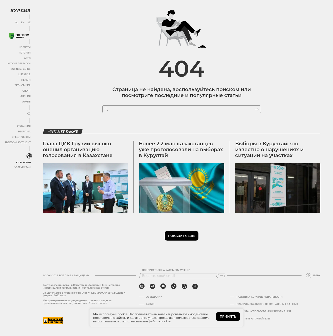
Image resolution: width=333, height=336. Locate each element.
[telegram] (152, 286)
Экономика (22, 85)
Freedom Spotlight (18, 142)
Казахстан (23, 162)
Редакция (24, 126)
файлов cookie (160, 321)
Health (26, 79)
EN (22, 22)
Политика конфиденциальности (259, 297)
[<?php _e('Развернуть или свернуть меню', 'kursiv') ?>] (29, 156)
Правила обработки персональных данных (267, 304)
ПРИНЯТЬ (228, 316)
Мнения (25, 96)
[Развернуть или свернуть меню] (29, 114)
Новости (25, 47)
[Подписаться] (221, 275)
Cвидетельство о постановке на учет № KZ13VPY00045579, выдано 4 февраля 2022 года (84, 294)
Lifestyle (24, 74)
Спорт (26, 90)
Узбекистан (22, 167)
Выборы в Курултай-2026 (253, 318)
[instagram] (142, 286)
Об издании (154, 297)
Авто (27, 58)
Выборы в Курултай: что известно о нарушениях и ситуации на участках (269, 150)
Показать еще (181, 236)
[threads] (184, 286)
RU (16, 22)
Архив (26, 101)
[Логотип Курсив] (20, 10)
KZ (29, 22)
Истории (25, 52)
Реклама (24, 131)
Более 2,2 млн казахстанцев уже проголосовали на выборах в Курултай (181, 150)
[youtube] (163, 286)
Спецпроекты (21, 137)
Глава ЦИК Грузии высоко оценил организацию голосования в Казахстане (78, 150)
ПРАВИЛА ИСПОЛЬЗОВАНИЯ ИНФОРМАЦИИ (263, 311)
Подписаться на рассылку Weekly (166, 270)
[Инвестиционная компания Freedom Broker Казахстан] (19, 36)
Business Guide (20, 69)
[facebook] (195, 286)
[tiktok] (173, 286)
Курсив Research (19, 63)
